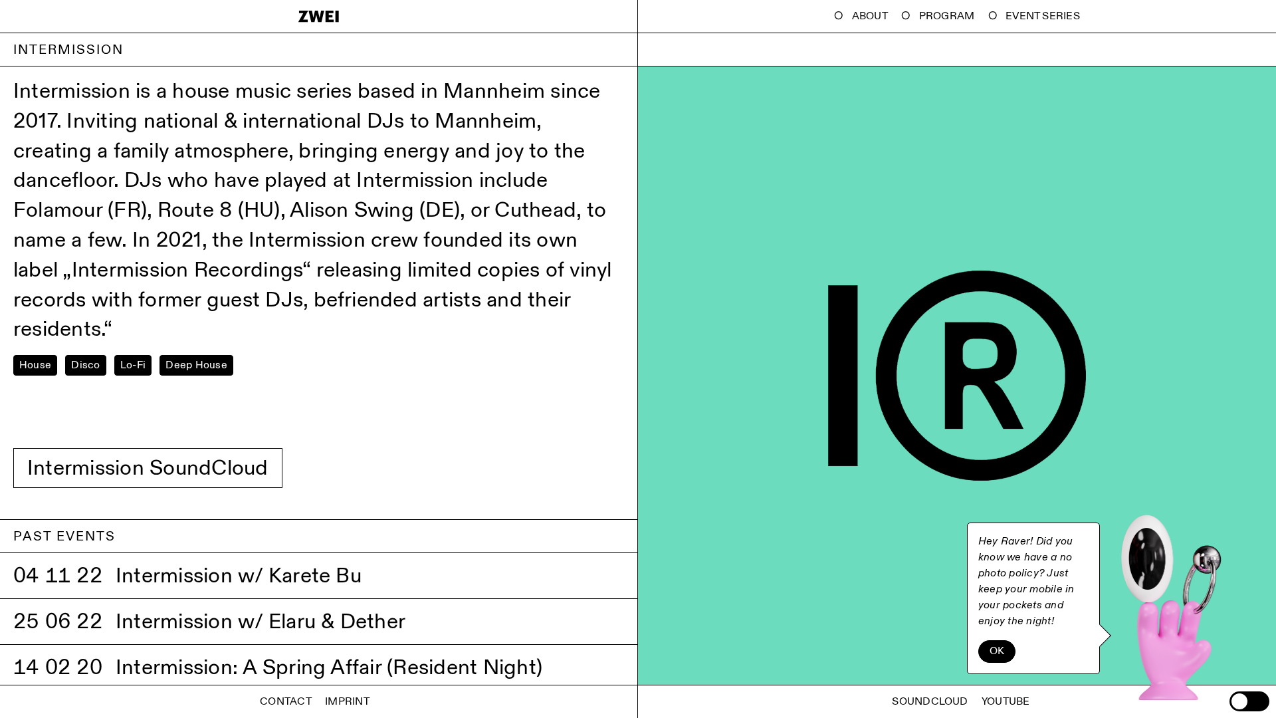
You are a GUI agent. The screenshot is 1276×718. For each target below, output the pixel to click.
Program (947, 16)
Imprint (347, 702)
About (870, 16)
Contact (286, 702)
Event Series (1043, 16)
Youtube (1006, 702)
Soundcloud (930, 702)
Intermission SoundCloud (147, 468)
